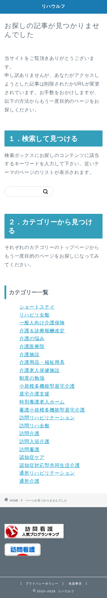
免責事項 (75, 583)
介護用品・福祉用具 (42, 362)
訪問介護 (29, 433)
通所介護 (29, 481)
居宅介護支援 (34, 393)
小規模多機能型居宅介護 (47, 386)
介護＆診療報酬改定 (42, 330)
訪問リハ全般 (34, 425)
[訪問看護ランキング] (53, 531)
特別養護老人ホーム (42, 401)
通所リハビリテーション (47, 473)
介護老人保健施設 (39, 370)
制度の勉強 (32, 378)
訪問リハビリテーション (47, 417)
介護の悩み (32, 338)
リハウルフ (53, 6)
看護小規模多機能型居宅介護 (52, 409)
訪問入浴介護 (34, 441)
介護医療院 (32, 346)
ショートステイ (37, 306)
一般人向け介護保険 (42, 322)
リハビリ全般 (34, 314)
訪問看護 (29, 449)
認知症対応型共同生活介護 (49, 465)
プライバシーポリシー (42, 583)
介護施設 (29, 354)
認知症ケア (32, 457)
